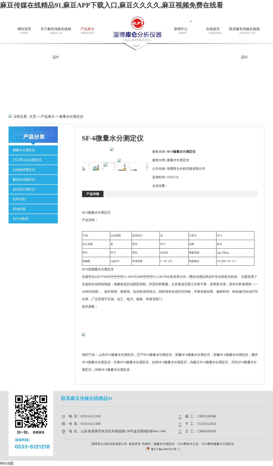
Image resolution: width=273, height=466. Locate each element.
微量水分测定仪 (71, 116)
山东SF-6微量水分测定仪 (116, 354)
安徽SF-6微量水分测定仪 (192, 354)
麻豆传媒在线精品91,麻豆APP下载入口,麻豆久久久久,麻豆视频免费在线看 (111, 5)
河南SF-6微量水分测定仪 (112, 369)
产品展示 (48, 116)
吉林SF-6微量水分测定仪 (169, 362)
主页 (32, 116)
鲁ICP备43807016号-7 (165, 449)
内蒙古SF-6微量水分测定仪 (209, 362)
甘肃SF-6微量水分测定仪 (131, 362)
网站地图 (7, 463)
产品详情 (92, 194)
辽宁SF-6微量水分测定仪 (154, 354)
